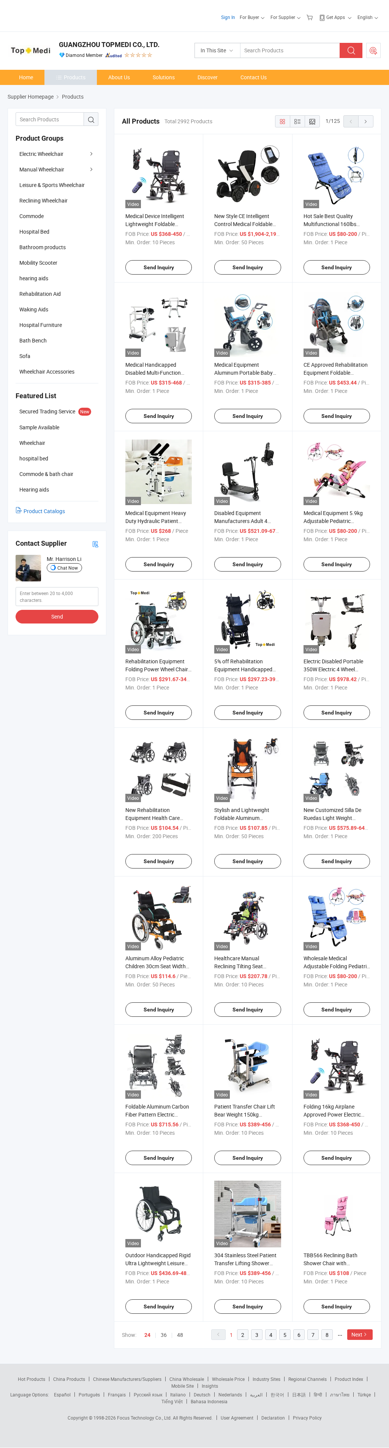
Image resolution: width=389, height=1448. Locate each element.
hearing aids (33, 278)
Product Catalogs (44, 511)
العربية (256, 1394)
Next (356, 1334)
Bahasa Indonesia (209, 1401)
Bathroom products (42, 247)
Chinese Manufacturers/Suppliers (127, 1379)
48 (180, 1334)
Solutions (164, 77)
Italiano (178, 1394)
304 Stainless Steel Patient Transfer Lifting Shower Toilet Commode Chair (245, 1263)
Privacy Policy (307, 1418)
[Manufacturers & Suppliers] (56, 15)
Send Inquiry (159, 267)
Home (26, 77)
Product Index (349, 1379)
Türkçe (364, 1394)
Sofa (24, 356)
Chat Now (67, 568)
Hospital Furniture (40, 324)
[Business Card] (95, 544)
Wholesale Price (228, 1379)
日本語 (299, 1394)
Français (117, 1394)
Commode (31, 216)
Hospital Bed (34, 231)
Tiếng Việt (172, 1401)
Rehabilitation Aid (40, 293)
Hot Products (31, 1379)
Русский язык (148, 1394)
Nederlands (230, 1394)
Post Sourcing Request (373, 50)
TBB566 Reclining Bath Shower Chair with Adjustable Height (330, 1263)
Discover (208, 77)
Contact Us (253, 77)
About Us (119, 77)
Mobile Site (182, 1386)
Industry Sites (266, 1379)
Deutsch (202, 1394)
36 (164, 1334)
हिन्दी (318, 1394)
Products (74, 77)
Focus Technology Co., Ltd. (145, 1418)
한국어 (277, 1394)
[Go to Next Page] (366, 121)
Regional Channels (307, 1379)
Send (57, 616)
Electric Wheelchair (41, 153)
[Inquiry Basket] (311, 17)
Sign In (228, 17)
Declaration (273, 1418)
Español (62, 1394)
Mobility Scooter (38, 262)
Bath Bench (33, 340)
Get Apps (335, 17)
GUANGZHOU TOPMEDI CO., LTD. (109, 45)
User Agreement (237, 1418)
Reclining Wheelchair (43, 200)
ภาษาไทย (339, 1394)
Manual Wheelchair (41, 169)
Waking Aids (33, 309)
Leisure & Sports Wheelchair (52, 184)
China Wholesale (186, 1379)
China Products (69, 1379)
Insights (210, 1386)
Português (89, 1394)
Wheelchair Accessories (46, 371)
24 (147, 1335)
